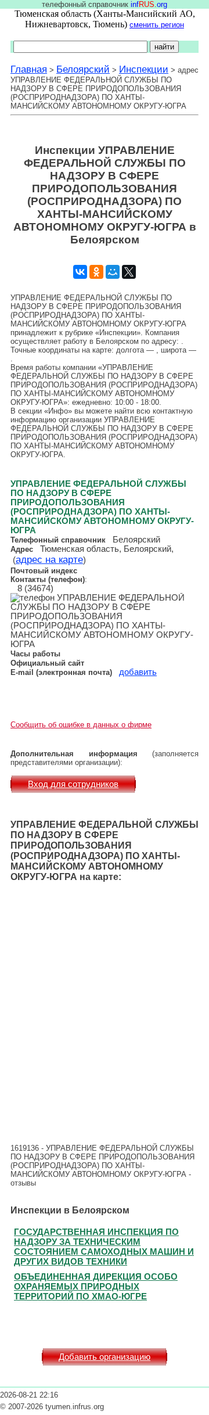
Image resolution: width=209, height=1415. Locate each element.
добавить (138, 672)
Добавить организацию (104, 1357)
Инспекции (143, 69)
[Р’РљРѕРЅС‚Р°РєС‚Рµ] (80, 272)
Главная (28, 69)
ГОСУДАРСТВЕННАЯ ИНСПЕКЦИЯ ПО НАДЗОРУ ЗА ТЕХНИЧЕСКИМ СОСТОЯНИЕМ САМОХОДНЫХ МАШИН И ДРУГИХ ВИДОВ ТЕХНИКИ (104, 1246)
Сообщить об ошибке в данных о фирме (81, 724)
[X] (129, 272)
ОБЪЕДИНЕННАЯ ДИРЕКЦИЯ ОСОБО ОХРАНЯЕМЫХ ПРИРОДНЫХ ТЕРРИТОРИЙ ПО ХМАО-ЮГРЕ (96, 1286)
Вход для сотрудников (73, 784)
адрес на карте (49, 559)
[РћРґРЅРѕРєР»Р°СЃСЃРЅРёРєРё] (96, 272)
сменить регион (156, 24)
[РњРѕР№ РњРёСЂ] (113, 272)
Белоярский (83, 69)
